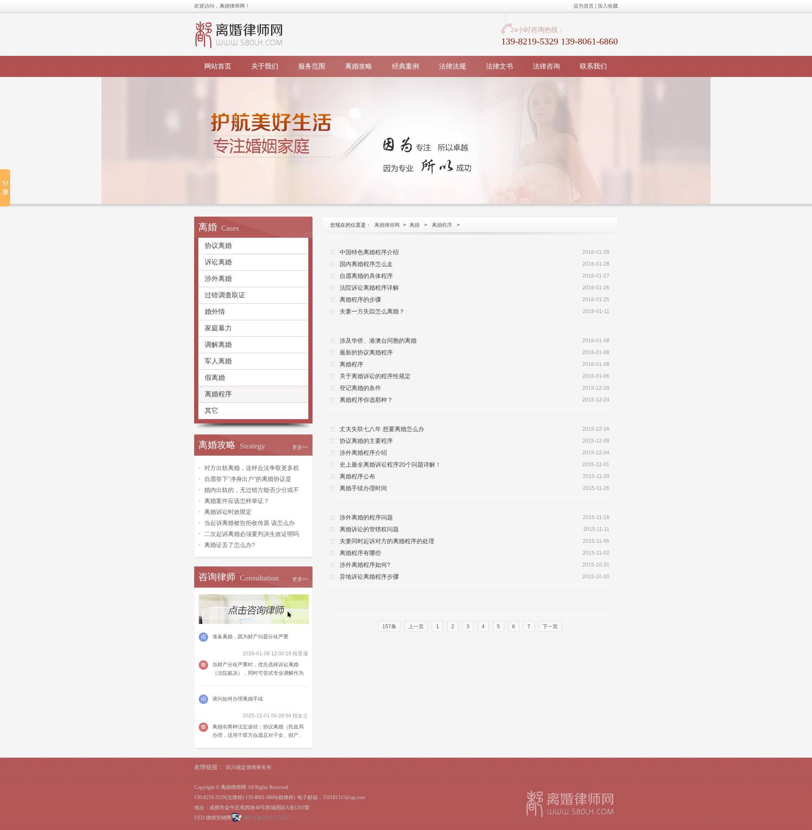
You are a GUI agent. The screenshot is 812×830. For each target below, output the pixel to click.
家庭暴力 (218, 328)
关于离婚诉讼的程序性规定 (375, 376)
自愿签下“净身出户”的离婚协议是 (247, 478)
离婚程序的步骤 (360, 299)
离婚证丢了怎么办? (229, 544)
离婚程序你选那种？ (366, 399)
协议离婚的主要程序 (366, 440)
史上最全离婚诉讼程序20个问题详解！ (390, 464)
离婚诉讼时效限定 (228, 511)
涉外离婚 (218, 278)
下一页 (550, 626)
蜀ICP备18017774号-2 (268, 818)
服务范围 (311, 66)
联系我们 (593, 66)
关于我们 (264, 66)
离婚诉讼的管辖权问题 (369, 529)
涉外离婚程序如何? (365, 564)
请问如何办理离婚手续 (237, 699)
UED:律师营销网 (212, 818)
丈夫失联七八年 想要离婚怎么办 (382, 429)
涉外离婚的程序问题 (366, 517)
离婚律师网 (387, 225)
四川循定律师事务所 (249, 767)
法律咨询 (546, 66)
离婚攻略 (358, 66)
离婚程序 (218, 394)
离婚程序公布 (357, 476)
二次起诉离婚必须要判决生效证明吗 (251, 533)
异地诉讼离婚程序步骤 (369, 576)
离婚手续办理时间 (363, 488)
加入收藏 (608, 6)
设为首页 (583, 6)
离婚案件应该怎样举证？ (236, 500)
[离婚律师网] (570, 804)
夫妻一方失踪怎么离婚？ (372, 311)
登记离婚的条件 (360, 388)
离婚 (414, 225)
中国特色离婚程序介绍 (369, 252)
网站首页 (217, 66)
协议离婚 (218, 245)
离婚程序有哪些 (360, 553)
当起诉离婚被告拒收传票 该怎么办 (249, 522)
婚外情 (215, 311)
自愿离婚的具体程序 (366, 275)
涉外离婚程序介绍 (363, 452)
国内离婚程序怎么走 (366, 264)
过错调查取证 (225, 295)
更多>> (300, 447)
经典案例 (405, 66)
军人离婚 (218, 361)
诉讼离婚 (218, 262)
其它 (211, 410)
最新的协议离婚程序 (366, 352)
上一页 (416, 626)
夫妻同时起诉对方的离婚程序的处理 (387, 541)
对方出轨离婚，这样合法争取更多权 (251, 467)
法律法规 (452, 66)
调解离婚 (218, 344)
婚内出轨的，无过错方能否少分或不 (251, 489)
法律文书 (499, 66)
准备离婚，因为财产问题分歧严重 (250, 637)
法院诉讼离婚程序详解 (369, 287)
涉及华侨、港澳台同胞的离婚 (378, 340)
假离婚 (215, 377)
